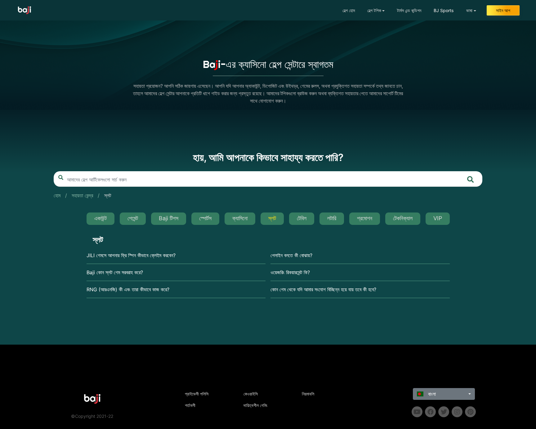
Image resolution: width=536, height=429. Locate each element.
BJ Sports (444, 10)
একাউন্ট (100, 218)
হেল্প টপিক (374, 10)
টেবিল (301, 218)
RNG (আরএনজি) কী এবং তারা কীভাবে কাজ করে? (128, 289)
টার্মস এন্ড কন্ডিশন (409, 10)
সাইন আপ (503, 10)
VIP (437, 218)
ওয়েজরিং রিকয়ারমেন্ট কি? (290, 272)
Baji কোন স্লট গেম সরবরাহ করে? (115, 272)
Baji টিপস (168, 218)
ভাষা (469, 10)
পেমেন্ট (132, 218)
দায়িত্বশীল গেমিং (255, 405)
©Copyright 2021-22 (92, 416)
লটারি (331, 218)
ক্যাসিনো (240, 218)
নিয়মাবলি (308, 393)
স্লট (107, 195)
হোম (57, 195)
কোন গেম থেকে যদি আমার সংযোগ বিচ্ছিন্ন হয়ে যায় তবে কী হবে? (323, 289)
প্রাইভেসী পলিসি (196, 393)
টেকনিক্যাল (403, 218)
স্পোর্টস (205, 218)
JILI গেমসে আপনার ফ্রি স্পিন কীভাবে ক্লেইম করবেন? (131, 255)
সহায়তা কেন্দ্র (82, 195)
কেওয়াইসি (250, 393)
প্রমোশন (364, 218)
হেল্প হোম (348, 10)
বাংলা (431, 394)
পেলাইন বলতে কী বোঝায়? (291, 255)
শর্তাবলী (190, 405)
